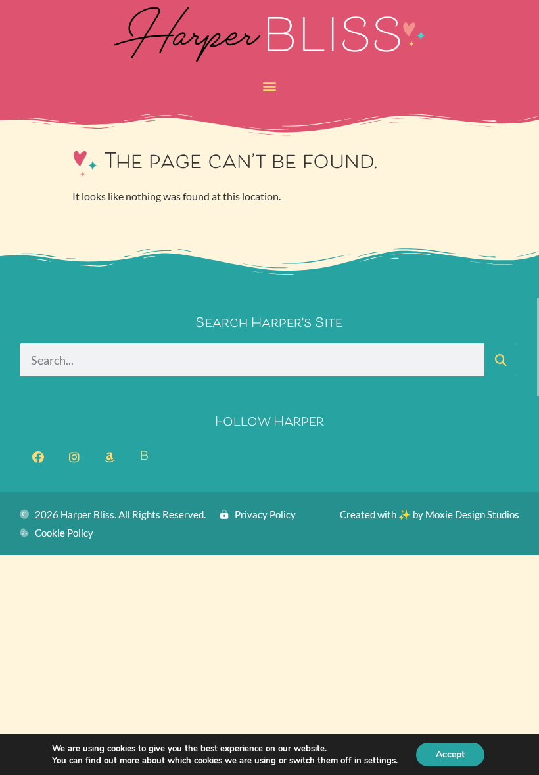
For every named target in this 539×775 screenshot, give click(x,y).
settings (380, 760)
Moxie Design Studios (472, 514)
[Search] (500, 359)
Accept (450, 754)
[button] (270, 86)
